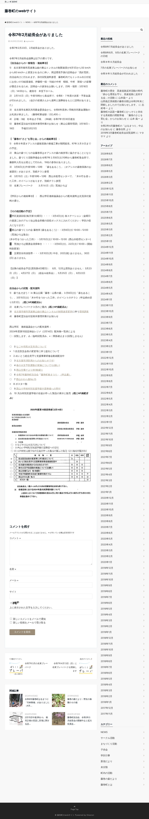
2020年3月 (107, 550)
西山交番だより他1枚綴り (29, 369)
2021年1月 (106, 492)
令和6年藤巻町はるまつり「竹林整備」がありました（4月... (37, 702)
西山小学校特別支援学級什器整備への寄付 (38, 388)
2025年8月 (107, 206)
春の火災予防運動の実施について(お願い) (38, 365)
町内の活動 (106, 772)
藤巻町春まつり (49, 374)
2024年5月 (107, 287)
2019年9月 (106, 585)
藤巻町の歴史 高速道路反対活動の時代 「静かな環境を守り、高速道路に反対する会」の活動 (123, 94)
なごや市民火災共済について (31, 346)
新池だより (106, 761)
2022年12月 (107, 357)
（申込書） (65, 374)
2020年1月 (106, 562)
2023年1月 (106, 351)
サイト (12, 591)
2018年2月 (106, 696)
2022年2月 (107, 416)
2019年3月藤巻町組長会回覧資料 (118, 132)
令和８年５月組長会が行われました (119, 73)
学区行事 (105, 755)
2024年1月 (106, 299)
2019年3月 (106, 620)
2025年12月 (107, 188)
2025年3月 (107, 229)
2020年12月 (107, 497)
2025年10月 (107, 200)
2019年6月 (106, 602)
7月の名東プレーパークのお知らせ (119, 67)
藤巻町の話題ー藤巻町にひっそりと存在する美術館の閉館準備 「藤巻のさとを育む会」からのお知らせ (122, 115)
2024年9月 (107, 264)
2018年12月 (107, 637)
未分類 (104, 767)
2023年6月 (107, 328)
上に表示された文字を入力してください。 (31, 607)
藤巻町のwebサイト (21, 11)
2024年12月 (107, 246)
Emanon (90, 815)
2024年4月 (107, 293)
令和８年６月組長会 (111, 61)
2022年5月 (107, 398)
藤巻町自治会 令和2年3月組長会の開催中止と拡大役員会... (79, 720)
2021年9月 (106, 445)
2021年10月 (107, 439)
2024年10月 (107, 258)
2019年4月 (106, 614)
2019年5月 (106, 608)
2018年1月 (106, 702)
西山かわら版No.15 (26, 379)
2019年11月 (107, 573)
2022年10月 (107, 369)
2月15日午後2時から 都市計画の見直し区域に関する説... (37, 720)
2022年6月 (107, 392)
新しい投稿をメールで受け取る (29, 622)
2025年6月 (107, 217)
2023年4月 (107, 340)
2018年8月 (106, 661)
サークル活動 (108, 737)
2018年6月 (106, 672)
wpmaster (30, 41)
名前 (12, 569)
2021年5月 (106, 468)
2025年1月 (106, 241)
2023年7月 (106, 322)
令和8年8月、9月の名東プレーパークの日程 (120, 54)
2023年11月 (107, 305)
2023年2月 (107, 346)
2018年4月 (106, 684)
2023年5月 (107, 334)
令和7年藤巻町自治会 (27, 374)
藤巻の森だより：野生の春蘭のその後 (79, 700)
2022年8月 (107, 381)
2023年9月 (107, 316)
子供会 (104, 749)
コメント (15, 538)
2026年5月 (107, 171)
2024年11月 (107, 252)
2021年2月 (106, 486)
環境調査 (84, 311)
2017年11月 (107, 713)
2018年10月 (107, 649)
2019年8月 (106, 591)
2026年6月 (107, 165)
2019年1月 (106, 632)
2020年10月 (107, 509)
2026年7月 (106, 159)
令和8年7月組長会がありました (117, 46)
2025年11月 (107, 194)
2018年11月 (107, 643)
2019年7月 (106, 597)
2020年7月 (106, 527)
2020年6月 (107, 532)
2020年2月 (107, 556)
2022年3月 (107, 410)
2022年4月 (107, 404)
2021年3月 (106, 480)
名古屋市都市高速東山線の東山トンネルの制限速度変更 (43, 311)
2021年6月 (106, 462)
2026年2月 (107, 182)
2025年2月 (107, 235)
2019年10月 (107, 579)
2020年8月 (107, 521)
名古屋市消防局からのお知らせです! (35, 360)
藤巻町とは (106, 784)
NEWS (104, 732)
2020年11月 (107, 503)
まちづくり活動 (109, 743)
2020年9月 (107, 515)
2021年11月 (107, 433)
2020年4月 (107, 544)
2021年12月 (107, 427)
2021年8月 (106, 451)
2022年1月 (106, 422)
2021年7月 (106, 457)
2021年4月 (106, 474)
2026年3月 (107, 176)
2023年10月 (107, 311)
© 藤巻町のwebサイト (64, 815)
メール (13, 580)
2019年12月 (107, 567)
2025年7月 (106, 211)
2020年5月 (107, 538)
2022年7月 (106, 387)
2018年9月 (106, 655)
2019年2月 (106, 626)
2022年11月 (107, 363)
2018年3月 (106, 690)
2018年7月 (106, 667)
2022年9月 (107, 375)
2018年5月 (106, 678)
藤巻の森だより (109, 778)
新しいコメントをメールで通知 (29, 618)
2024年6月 (107, 281)
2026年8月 (107, 153)
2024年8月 (107, 270)
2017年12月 (107, 707)
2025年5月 (107, 223)
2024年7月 (106, 276)
